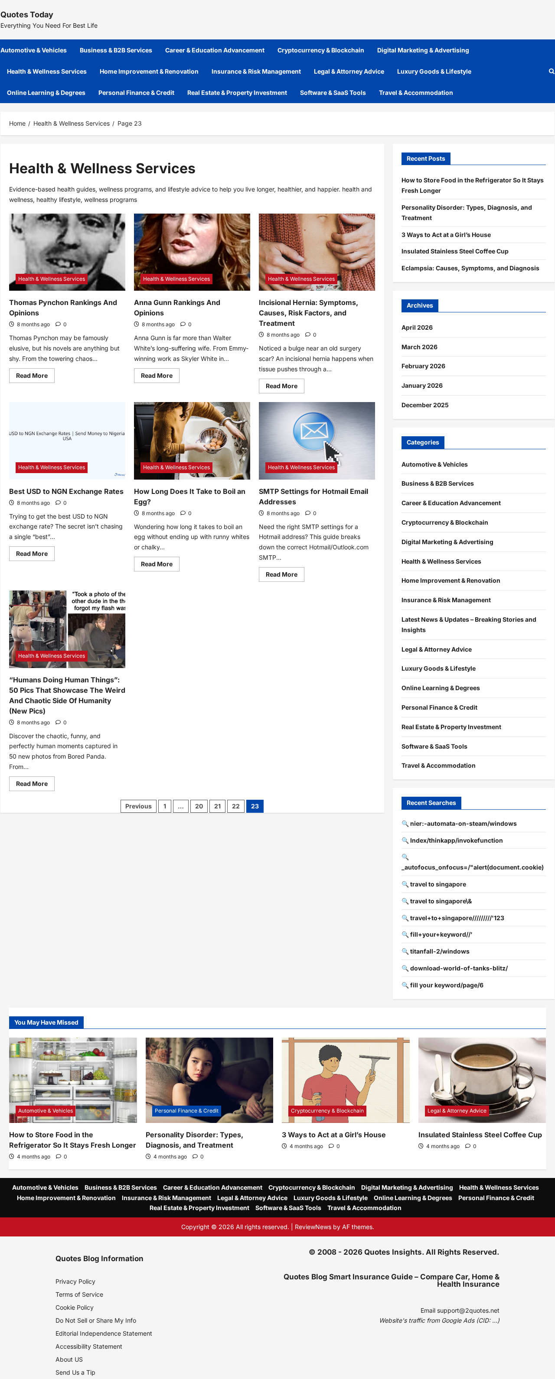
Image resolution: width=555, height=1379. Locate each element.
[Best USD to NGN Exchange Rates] (67, 441)
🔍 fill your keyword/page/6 (442, 985)
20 (199, 806)
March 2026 (419, 346)
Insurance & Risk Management (256, 71)
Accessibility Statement (89, 1346)
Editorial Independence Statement (104, 1333)
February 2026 (423, 366)
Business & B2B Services (116, 50)
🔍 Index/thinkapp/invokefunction (452, 840)
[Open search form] (552, 71)
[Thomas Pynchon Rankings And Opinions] (67, 252)
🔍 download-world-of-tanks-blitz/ (455, 968)
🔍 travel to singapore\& (437, 901)
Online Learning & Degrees (46, 92)
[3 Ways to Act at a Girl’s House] (346, 1080)
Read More (35, 377)
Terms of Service (79, 1294)
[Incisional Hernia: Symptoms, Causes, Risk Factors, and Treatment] (317, 252)
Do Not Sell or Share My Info (96, 1320)
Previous (138, 806)
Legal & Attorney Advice (349, 71)
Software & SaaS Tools (333, 92)
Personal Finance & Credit (136, 92)
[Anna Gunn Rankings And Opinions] (192, 252)
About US (69, 1359)
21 (217, 806)
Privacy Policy (75, 1281)
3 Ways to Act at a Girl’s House (446, 234)
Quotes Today (26, 14)
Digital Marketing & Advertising (423, 50)
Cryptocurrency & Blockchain (321, 50)
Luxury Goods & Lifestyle (434, 71)
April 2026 (417, 327)
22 (236, 806)
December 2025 (425, 405)
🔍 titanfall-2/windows (436, 951)
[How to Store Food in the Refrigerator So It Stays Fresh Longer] (73, 1080)
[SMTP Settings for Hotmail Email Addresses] (317, 441)
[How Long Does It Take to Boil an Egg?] (192, 441)
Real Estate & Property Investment (237, 92)
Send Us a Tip (75, 1372)
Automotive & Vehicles (33, 50)
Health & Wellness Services (47, 71)
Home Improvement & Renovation (149, 71)
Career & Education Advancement (214, 50)
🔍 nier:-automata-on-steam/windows (459, 823)
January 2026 (422, 385)
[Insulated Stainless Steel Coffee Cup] (482, 1080)
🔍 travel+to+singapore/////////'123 (453, 917)
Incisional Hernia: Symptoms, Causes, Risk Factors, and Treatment (308, 313)
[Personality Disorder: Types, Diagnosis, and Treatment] (210, 1080)
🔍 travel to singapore (434, 884)
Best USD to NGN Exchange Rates (66, 491)
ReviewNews (313, 1226)
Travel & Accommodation (416, 92)
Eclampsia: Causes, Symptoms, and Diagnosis (470, 268)
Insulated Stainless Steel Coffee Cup (455, 251)
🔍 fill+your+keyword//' (437, 934)
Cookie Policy (75, 1307)
